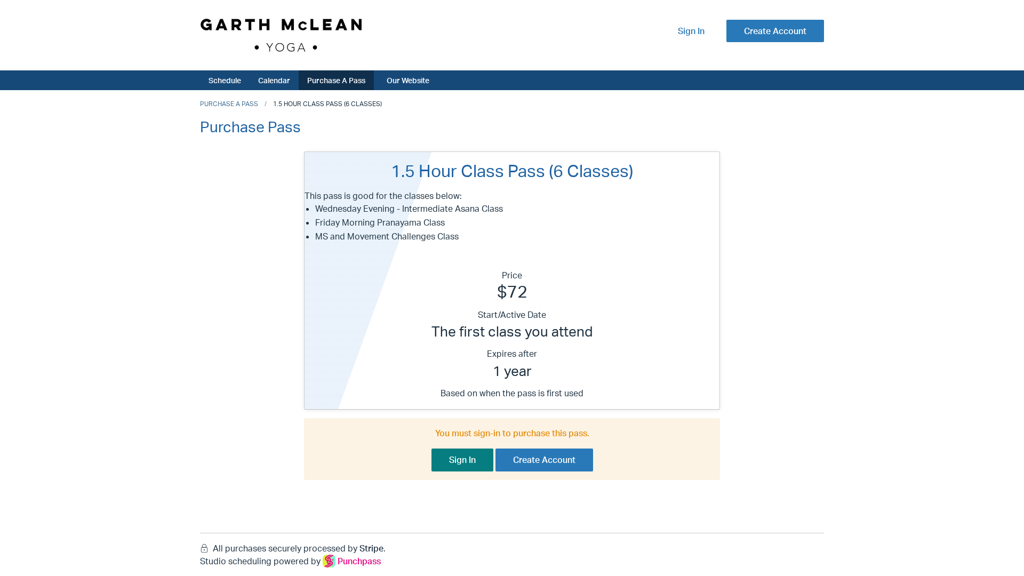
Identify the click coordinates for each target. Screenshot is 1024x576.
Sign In (691, 31)
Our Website (408, 80)
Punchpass (359, 561)
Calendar (274, 80)
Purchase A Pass (336, 80)
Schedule (225, 80)
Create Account (775, 31)
